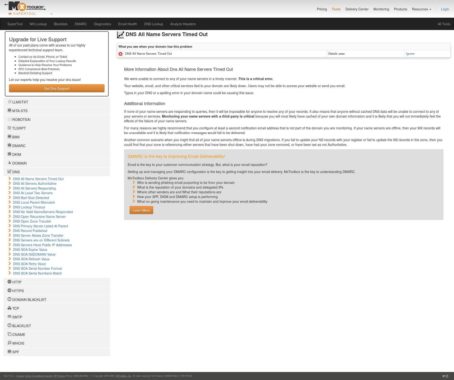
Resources (420, 9)
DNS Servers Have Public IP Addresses (42, 244)
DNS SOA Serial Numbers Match (37, 273)
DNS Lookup (153, 23)
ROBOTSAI (21, 119)
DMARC (81, 23)
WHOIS (17, 343)
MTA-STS (19, 110)
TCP (15, 308)
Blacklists (61, 23)
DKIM (16, 154)
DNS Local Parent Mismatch (34, 202)
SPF (15, 351)
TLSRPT (18, 128)
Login (445, 9)
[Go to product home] (25, 6)
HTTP (16, 281)
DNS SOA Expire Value (30, 249)
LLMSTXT (19, 101)
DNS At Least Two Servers (33, 192)
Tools (336, 9)
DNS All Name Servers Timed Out (38, 178)
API (55, 375)
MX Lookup (38, 23)
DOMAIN (19, 162)
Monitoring (381, 9)
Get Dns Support (56, 88)
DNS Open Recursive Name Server (39, 216)
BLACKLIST (21, 325)
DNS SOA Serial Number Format (37, 268)
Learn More (141, 210)
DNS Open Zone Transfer (32, 221)
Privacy (61, 375)
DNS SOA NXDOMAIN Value (34, 254)
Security (49, 375)
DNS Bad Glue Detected (31, 197)
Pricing (322, 9)
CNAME (18, 334)
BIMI (15, 136)
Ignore (410, 53)
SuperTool (15, 23)
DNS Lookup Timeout (29, 207)
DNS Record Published (30, 230)
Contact (20, 375)
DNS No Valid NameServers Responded (43, 211)
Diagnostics (102, 23)
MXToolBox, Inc (123, 375)
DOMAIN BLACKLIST (28, 299)
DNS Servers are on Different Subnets (41, 240)
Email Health (127, 23)
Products (400, 9)
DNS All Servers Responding (34, 188)
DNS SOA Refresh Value (31, 259)
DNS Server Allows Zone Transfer (38, 235)
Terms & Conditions (34, 375)
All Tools (444, 23)
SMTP (16, 316)
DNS (15, 171)
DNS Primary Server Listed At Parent (40, 226)
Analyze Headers (183, 23)
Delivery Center (357, 9)
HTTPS (17, 290)
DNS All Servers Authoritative (35, 183)
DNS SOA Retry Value (29, 263)
